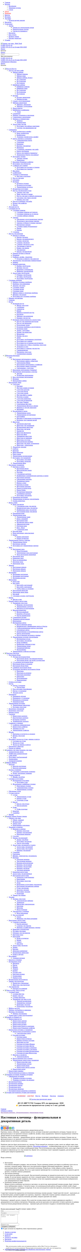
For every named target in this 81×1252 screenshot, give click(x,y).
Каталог (7, 4)
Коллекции (12, 6)
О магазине (8, 24)
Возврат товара (14, 36)
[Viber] (7, 1128)
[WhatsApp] (10, 1128)
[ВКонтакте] (2, 1128)
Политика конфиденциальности (15, 1241)
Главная (7, 2)
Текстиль (53, 1096)
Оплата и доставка (11, 1237)
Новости (8, 1235)
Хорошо (73, 1248)
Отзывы (7, 40)
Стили (11, 9)
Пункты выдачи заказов (17, 20)
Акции (11, 26)
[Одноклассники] (5, 1128)
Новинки (8, 13)
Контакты (8, 22)
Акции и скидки (10, 1232)
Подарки (8, 17)
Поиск (3, 49)
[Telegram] (13, 1128)
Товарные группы (15, 8)
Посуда (37, 1096)
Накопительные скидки (21, 29)
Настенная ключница (40, 1146)
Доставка (8, 18)
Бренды (7, 15)
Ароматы (60, 1096)
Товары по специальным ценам (23, 27)
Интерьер (45, 1096)
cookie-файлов (20, 1250)
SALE (7, 11)
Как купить (12, 35)
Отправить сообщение (8, 1226)
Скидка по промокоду (20, 31)
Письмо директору (15, 38)
